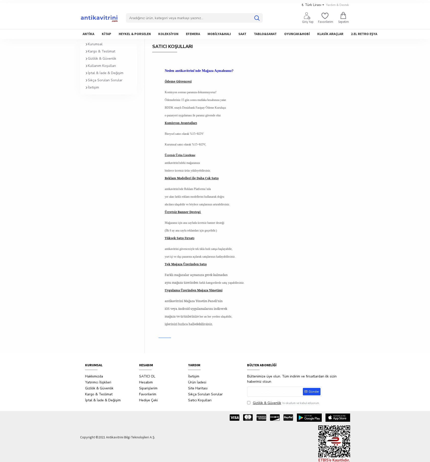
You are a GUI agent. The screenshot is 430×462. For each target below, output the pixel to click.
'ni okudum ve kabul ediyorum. (286, 403)
